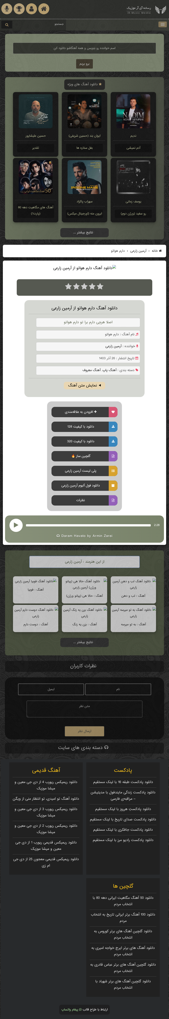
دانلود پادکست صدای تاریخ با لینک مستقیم (123, 819)
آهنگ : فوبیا (36, 590)
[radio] (68, 287)
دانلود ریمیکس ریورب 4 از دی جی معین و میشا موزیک (46, 785)
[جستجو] (6, 25)
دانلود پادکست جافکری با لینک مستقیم (123, 830)
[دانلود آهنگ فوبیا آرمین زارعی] (36, 581)
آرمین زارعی (137, 251)
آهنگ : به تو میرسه (133, 624)
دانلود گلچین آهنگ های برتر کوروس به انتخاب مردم (123, 934)
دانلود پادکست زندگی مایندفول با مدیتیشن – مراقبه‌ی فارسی (123, 795)
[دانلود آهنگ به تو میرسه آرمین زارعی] (133, 616)
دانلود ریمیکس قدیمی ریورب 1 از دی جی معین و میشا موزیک (46, 845)
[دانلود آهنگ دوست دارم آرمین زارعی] (35, 616)
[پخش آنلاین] (16, 525)
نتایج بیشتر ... (83, 233)
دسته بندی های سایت (81, 748)
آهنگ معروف (92, 370)
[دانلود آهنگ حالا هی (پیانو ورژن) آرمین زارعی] (84, 587)
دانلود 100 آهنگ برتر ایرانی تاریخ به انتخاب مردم (123, 918)
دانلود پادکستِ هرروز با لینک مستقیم (123, 809)
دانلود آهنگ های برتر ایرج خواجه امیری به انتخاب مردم (123, 951)
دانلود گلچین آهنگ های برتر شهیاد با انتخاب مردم (123, 984)
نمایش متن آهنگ (82, 385)
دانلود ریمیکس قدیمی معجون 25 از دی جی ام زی (46, 862)
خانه (155, 251)
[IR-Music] (138, 9)
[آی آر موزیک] (160, 9)
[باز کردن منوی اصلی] (162, 24)
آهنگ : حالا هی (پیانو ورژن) (84, 596)
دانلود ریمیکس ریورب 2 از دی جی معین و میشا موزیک (46, 829)
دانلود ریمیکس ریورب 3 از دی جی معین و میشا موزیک (46, 812)
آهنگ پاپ (109, 370)
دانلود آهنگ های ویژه (83, 84)
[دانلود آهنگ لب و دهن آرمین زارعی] (133, 587)
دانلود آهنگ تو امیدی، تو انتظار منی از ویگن (46, 799)
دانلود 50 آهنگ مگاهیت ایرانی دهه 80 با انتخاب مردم (123, 901)
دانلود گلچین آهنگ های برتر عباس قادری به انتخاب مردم (123, 968)
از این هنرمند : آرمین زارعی (84, 562)
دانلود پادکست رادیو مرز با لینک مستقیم (123, 840)
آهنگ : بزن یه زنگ (84, 624)
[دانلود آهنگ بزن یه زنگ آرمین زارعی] (84, 616)
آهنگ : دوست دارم (36, 624)
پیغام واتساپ (70, 1009)
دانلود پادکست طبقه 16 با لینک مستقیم (123, 782)
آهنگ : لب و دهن (133, 596)
